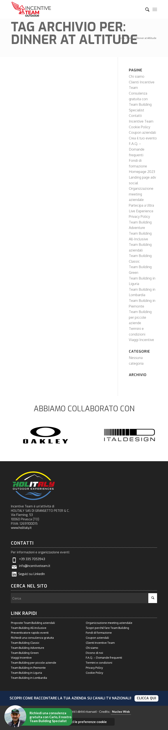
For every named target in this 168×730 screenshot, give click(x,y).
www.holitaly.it (21, 528)
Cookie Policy (139, 127)
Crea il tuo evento (143, 138)
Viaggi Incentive (141, 340)
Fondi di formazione (99, 632)
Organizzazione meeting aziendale (141, 194)
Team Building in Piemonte (28, 667)
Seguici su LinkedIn (31, 574)
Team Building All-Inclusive (28, 628)
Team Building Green (25, 652)
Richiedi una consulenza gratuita (32, 637)
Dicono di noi (94, 652)
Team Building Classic (25, 642)
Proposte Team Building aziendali (33, 622)
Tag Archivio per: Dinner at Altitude (74, 33)
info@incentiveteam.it (34, 566)
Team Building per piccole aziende (140, 317)
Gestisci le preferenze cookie (84, 722)
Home (129, 38)
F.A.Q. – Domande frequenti (136, 149)
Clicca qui (146, 698)
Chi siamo (136, 76)
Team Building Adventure (27, 647)
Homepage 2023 (142, 171)
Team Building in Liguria (26, 672)
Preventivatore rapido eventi (30, 632)
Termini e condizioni (99, 662)
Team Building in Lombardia (29, 677)
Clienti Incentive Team (100, 642)
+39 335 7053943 (32, 559)
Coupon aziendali (142, 132)
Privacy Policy (139, 216)
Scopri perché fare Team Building (107, 628)
